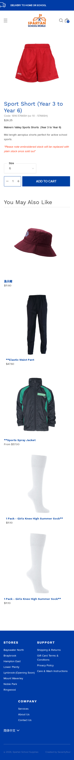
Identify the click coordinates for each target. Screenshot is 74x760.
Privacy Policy (45, 665)
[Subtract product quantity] (7, 181)
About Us (24, 714)
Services (23, 708)
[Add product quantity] (18, 181)
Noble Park (10, 684)
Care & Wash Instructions (52, 671)
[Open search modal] (61, 20)
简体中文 (9, 730)
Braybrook (10, 655)
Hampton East (12, 661)
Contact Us (25, 720)
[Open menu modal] (5, 20)
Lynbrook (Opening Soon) (19, 672)
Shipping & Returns (49, 650)
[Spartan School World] (37, 20)
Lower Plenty (11, 667)
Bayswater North (14, 650)
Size (11, 163)
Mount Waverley (13, 678)
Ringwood (10, 689)
